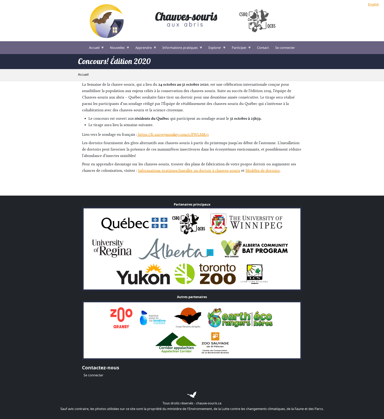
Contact (263, 47)
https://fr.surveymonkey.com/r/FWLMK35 (173, 134)
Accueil (93, 48)
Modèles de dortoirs (262, 170)
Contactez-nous (100, 367)
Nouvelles (116, 48)
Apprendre (142, 48)
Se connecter (285, 47)
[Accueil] (107, 20)
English (373, 4)
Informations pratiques (178, 48)
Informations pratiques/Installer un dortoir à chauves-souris (189, 170)
